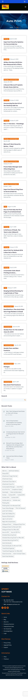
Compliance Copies (17, 489)
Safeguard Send (6, 524)
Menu (25, 7)
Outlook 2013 (21, 495)
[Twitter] (5, 608)
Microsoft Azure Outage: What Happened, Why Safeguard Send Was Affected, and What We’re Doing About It (15, 445)
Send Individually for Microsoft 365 (11, 545)
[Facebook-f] (3, 608)
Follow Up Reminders (15, 492)
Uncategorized (7, 326)
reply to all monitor (7, 519)
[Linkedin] (8, 608)
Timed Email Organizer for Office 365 (12, 551)
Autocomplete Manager (8, 487)
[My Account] (3, 1)
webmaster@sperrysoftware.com (16, 667)
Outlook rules (16, 500)
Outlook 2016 (5, 497)
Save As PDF (5, 532)
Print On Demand (20, 508)
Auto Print (19, 487)
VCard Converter (6, 553)
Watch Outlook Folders (19, 553)
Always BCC (5, 473)
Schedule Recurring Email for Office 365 (13, 537)
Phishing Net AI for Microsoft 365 (11, 505)
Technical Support (13, 79)
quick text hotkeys (7, 511)
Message (6, 39)
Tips (5, 206)
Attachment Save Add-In (9, 481)
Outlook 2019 (14, 497)
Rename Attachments (8, 516)
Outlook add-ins (6, 500)
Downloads (5, 492)
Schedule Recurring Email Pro (10, 540)
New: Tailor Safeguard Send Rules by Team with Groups (15, 412)
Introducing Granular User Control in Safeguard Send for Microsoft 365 (15, 433)
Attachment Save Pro (8, 484)
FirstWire (18, 671)
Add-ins (4, 470)
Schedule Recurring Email (9, 535)
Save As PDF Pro (15, 532)
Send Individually (7, 543)
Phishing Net (5, 503)
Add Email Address (14, 470)
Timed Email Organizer (8, 548)
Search (24, 400)
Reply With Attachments (8, 521)
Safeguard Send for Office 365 (10, 529)
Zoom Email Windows (7, 556)
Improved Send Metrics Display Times (14, 457)
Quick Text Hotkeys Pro (8, 513)
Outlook (4, 495)
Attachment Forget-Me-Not (9, 476)
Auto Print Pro (6, 489)
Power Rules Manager (8, 508)
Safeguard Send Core (19, 524)
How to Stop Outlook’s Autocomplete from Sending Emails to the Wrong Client (14, 422)
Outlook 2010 (12, 495)
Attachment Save (7, 479)
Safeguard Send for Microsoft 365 (11, 527)
